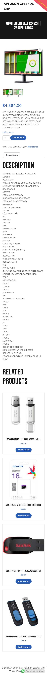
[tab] (12, 155)
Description (12, 155)
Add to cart (18, 137)
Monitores (33, 147)
